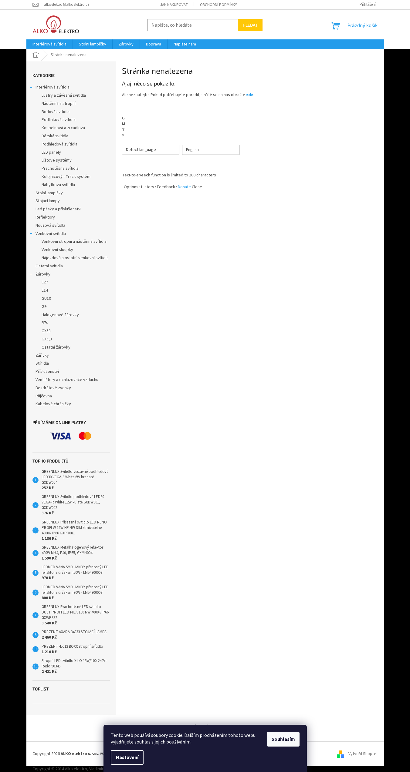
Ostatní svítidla (49, 266)
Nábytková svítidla (58, 185)
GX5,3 (47, 339)
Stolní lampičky (49, 193)
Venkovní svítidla (51, 234)
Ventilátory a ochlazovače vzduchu (67, 380)
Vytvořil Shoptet (363, 754)
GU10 (46, 299)
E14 (45, 290)
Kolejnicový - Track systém (66, 177)
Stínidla (42, 363)
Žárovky (43, 274)
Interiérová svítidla (52, 87)
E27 (45, 282)
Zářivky (42, 356)
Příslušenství (47, 372)
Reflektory (45, 217)
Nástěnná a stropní (59, 104)
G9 (44, 307)
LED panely (51, 152)
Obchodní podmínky (218, 5)
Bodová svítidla (55, 112)
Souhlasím (283, 739)
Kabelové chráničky (53, 404)
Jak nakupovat (174, 5)
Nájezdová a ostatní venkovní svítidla (75, 258)
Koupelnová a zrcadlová (63, 128)
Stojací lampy (48, 201)
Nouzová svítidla (50, 225)
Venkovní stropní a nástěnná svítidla (74, 242)
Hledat (250, 25)
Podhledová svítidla (59, 144)
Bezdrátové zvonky (53, 388)
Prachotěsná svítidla (60, 168)
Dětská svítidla (55, 136)
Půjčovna (44, 396)
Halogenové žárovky (60, 315)
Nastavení (127, 757)
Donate (184, 187)
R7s (45, 323)
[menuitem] (49, 44)
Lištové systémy (57, 160)
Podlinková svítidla (59, 120)
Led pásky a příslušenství (58, 209)
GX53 (46, 331)
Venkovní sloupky (57, 250)
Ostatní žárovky (56, 347)
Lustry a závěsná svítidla (64, 95)
